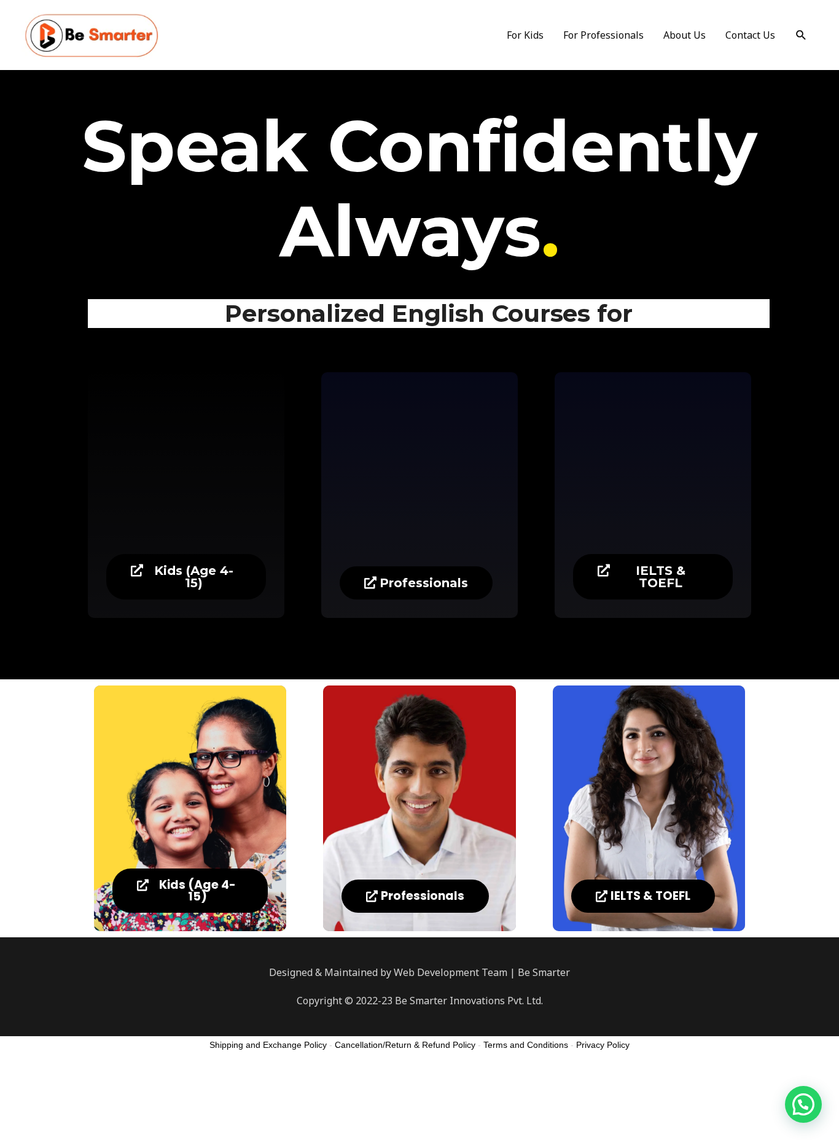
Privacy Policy (603, 1045)
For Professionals (603, 35)
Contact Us (750, 35)
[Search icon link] (801, 35)
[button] (186, 576)
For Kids (525, 35)
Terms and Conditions (525, 1045)
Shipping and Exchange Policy (268, 1045)
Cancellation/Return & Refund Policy (405, 1045)
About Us (684, 35)
